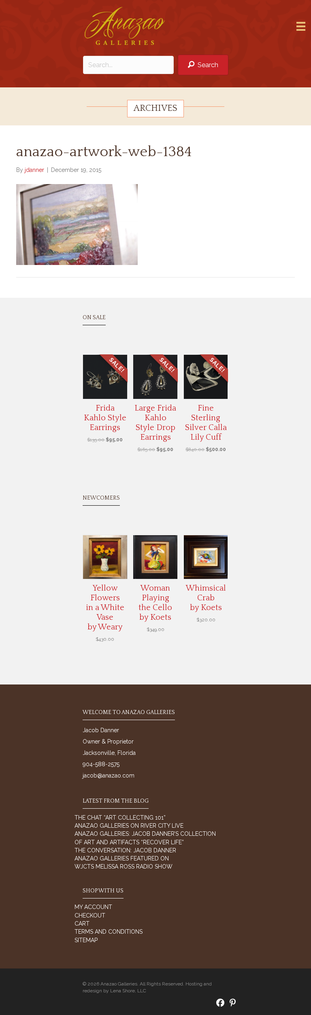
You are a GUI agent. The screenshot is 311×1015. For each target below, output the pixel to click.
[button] (203, 65)
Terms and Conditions (109, 931)
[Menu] (301, 26)
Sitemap (86, 940)
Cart (82, 923)
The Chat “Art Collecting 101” (120, 817)
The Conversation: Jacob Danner (125, 850)
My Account (93, 907)
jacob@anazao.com (108, 775)
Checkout (90, 915)
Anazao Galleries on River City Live (129, 825)
